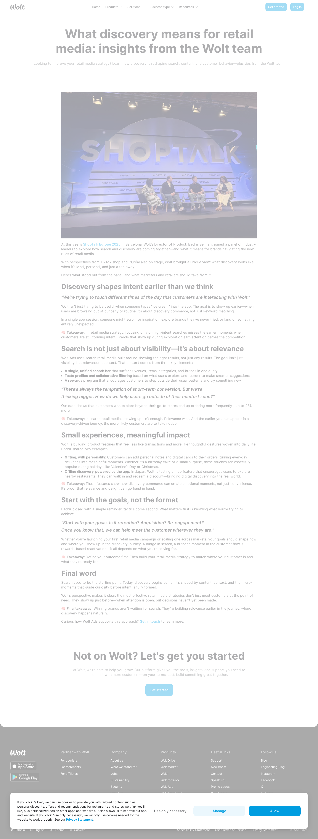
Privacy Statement (79, 819)
